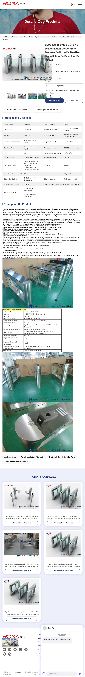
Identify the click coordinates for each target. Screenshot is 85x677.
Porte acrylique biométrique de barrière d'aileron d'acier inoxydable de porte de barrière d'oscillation (63, 565)
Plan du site (17, 672)
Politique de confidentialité (7, 673)
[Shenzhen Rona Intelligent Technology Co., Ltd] (13, 4)
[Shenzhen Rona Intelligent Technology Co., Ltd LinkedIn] (10, 649)
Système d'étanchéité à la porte (62, 457)
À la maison (5, 37)
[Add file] (43, 673)
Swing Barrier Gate (26, 37)
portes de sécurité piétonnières (16, 461)
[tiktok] (20, 649)
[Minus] (80, 628)
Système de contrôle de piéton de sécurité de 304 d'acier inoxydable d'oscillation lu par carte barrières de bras (22, 613)
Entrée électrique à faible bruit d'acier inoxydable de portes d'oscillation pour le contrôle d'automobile (22, 517)
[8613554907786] (26, 649)
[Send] (79, 673)
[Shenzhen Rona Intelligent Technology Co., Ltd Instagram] (4, 649)
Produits (14, 37)
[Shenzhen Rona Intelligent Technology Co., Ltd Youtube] (15, 649)
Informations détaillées (17, 110)
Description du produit (47, 110)
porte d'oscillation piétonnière (33, 457)
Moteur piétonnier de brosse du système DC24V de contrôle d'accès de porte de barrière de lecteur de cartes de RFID (63, 517)
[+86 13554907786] (10, 654)
